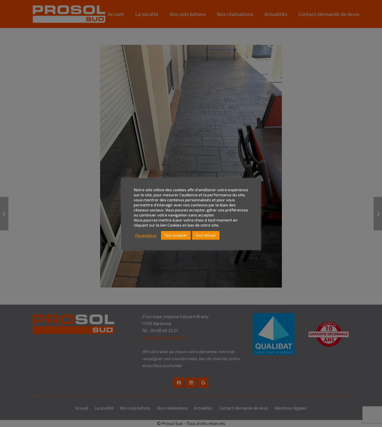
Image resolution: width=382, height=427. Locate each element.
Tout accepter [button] (175, 235)
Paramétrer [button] (146, 235)
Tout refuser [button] (205, 235)
